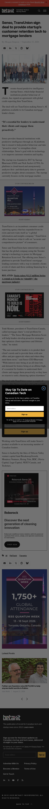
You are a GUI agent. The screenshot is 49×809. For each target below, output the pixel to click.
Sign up (24, 414)
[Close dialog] (43, 388)
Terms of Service (30, 419)
